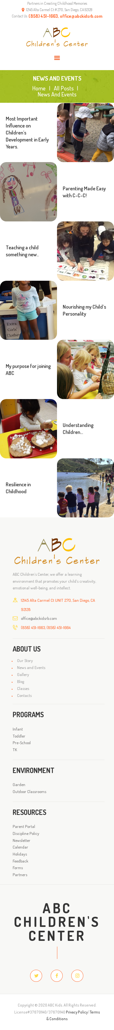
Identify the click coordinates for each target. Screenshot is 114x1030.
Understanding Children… (78, 428)
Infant (18, 728)
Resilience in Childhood (18, 488)
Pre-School (22, 742)
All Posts (64, 88)
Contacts (24, 695)
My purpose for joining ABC (28, 369)
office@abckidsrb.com (39, 618)
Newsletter (21, 840)
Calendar (20, 847)
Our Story (25, 660)
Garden (19, 784)
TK (15, 749)
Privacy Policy (77, 1012)
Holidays (20, 853)
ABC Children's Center (57, 921)
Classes (23, 688)
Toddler (19, 735)
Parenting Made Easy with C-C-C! (84, 192)
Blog (20, 681)
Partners (20, 874)
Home (39, 88)
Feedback (20, 860)
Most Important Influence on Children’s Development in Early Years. (27, 132)
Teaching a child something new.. (22, 251)
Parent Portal (24, 826)
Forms (18, 867)
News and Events (31, 667)
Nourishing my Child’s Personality (84, 310)
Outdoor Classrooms (29, 791)
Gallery (23, 674)
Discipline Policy (26, 833)
